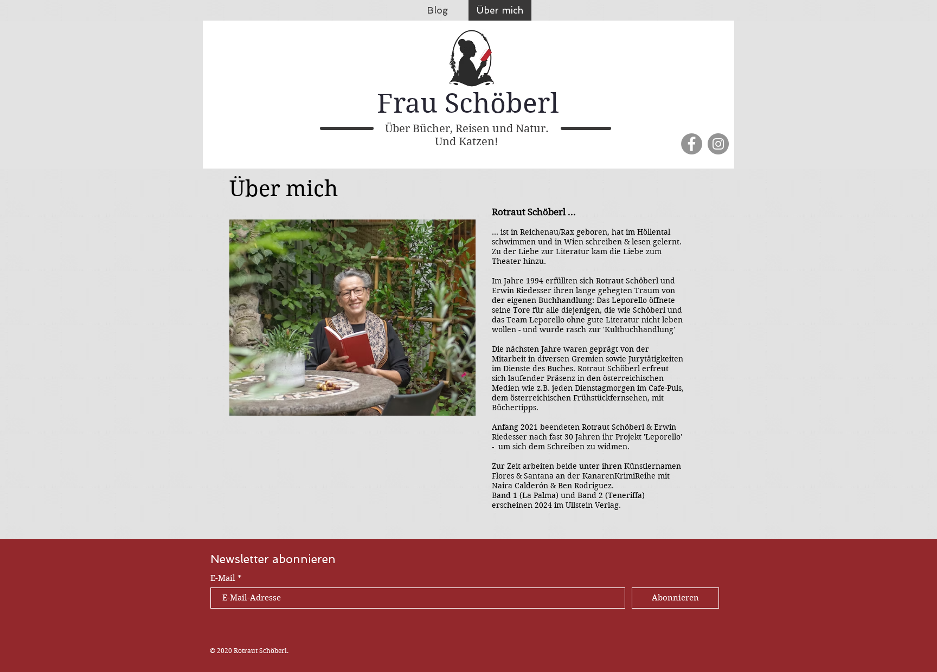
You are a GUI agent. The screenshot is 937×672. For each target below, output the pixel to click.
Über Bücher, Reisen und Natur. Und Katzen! (467, 135)
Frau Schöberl (468, 103)
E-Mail (222, 578)
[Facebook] (691, 143)
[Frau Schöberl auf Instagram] (718, 143)
